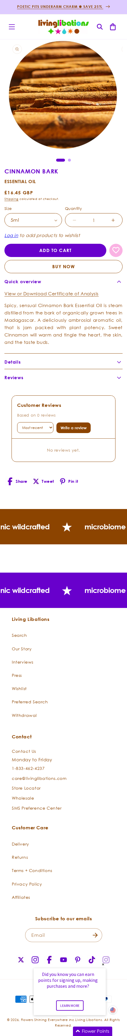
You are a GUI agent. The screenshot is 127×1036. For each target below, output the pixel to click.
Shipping (11, 199)
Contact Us (24, 751)
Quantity (73, 208)
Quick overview (22, 281)
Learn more (69, 1005)
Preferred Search (30, 701)
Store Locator (26, 787)
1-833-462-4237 (28, 768)
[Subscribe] (95, 935)
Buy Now (63, 266)
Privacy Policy (27, 883)
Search (19, 635)
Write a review (74, 427)
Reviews (13, 377)
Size (8, 208)
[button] (11, 26)
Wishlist (19, 688)
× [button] (103, 964)
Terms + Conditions (32, 870)
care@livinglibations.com (39, 778)
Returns (20, 857)
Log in (11, 235)
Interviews (22, 661)
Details (12, 362)
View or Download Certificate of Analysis (51, 293)
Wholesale (23, 797)
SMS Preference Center (37, 807)
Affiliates (21, 897)
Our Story (22, 648)
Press (17, 675)
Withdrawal (24, 715)
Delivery (20, 843)
